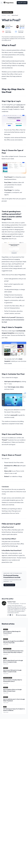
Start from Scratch (9, 585)
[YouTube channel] (12, 615)
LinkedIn (8, 27)
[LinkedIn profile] (10, 615)
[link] (15, 15)
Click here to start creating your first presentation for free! (13, 320)
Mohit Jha (22, 26)
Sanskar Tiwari (9, 26)
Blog (9, 15)
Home (4, 15)
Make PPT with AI (22, 2)
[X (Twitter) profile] (8, 615)
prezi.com (20, 104)
